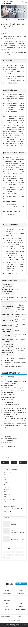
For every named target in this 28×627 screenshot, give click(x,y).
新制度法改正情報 (7, 511)
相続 (2, 457)
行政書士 (13, 551)
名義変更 (17, 554)
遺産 (4, 557)
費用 (4, 554)
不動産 (8, 554)
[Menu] (25, 2)
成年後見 (6, 496)
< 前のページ (5, 462)
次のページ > (23, 462)
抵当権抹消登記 (7, 494)
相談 (5, 479)
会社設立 (12, 554)
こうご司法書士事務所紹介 (9, 499)
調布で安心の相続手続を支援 (8, 446)
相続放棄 (6, 504)
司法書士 (8, 551)
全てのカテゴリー (7, 472)
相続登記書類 (6, 492)
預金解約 (8, 557)
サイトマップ (21, 616)
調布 (4, 551)
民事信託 (6, 482)
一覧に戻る (14, 462)
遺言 (5, 484)
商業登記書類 (6, 489)
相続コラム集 (6, 457)
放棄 (17, 551)
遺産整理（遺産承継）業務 (9, 506)
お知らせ (6, 501)
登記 (5, 477)
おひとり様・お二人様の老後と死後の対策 (13, 508)
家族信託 (22, 554)
